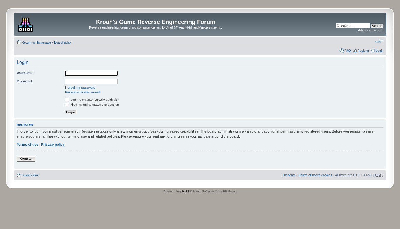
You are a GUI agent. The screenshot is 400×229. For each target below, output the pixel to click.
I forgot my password (80, 87)
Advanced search (370, 30)
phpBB (185, 191)
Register (363, 50)
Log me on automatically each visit (94, 99)
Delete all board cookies (315, 175)
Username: (25, 72)
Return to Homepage (36, 42)
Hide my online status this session (94, 104)
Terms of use (27, 145)
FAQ (347, 50)
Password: (25, 81)
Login (379, 50)
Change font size (379, 41)
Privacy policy (53, 145)
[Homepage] (26, 23)
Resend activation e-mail (82, 92)
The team (288, 175)
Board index (62, 42)
